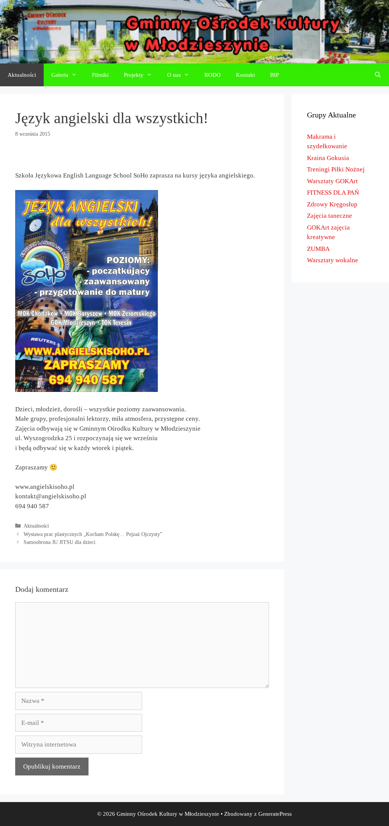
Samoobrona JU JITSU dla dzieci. (60, 542)
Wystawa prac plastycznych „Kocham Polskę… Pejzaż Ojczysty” (93, 534)
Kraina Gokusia (328, 158)
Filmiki (100, 75)
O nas (174, 75)
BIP (274, 75)
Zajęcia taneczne (329, 215)
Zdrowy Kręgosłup (332, 204)
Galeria (59, 75)
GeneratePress (275, 814)
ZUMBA (318, 248)
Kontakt (245, 75)
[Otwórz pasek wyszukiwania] (378, 74)
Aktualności (22, 75)
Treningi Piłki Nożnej (336, 169)
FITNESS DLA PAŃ (333, 192)
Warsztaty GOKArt (332, 181)
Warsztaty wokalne (332, 260)
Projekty (134, 75)
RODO (212, 75)
